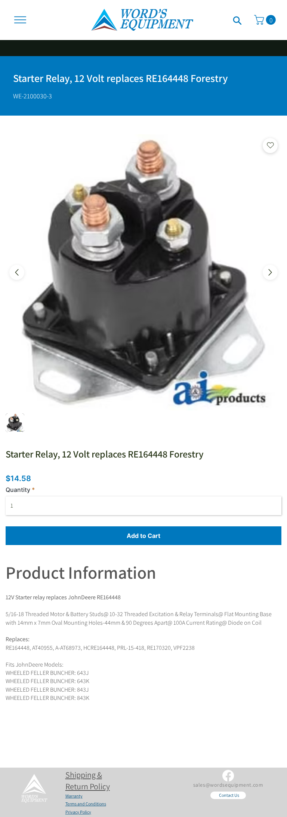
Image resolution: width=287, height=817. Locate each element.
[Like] (237, 20)
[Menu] (20, 20)
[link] (266, 20)
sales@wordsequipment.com (228, 784)
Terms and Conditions (85, 804)
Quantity (18, 490)
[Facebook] (228, 775)
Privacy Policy (78, 812)
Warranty (74, 796)
